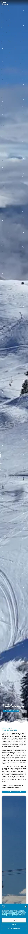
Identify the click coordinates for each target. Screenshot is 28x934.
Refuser (14, 924)
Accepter (14, 920)
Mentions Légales (9, 932)
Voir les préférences (14, 928)
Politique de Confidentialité (17, 932)
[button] (25, 906)
